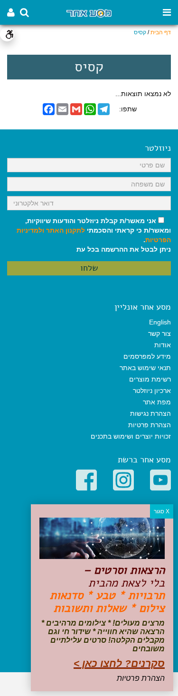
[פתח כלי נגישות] (7, 34)
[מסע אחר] (89, 12)
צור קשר (159, 333)
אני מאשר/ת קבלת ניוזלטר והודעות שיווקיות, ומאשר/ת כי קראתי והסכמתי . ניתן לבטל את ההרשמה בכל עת (94, 235)
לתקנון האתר (65, 230)
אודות (162, 345)
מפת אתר (157, 402)
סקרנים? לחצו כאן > (119, 663)
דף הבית (160, 32)
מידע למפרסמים (147, 356)
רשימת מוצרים (150, 379)
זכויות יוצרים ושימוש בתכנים (131, 436)
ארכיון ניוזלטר (152, 390)
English (160, 322)
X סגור (161, 511)
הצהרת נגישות (150, 413)
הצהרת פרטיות (149, 425)
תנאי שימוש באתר (145, 368)
